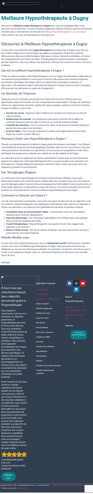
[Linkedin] (76, 289)
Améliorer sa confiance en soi (48, 299)
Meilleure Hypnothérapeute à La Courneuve (64, 32)
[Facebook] (69, 283)
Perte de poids (42, 294)
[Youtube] (83, 283)
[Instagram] (76, 283)
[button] (62, 6)
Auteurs (69, 326)
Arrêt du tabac (42, 289)
